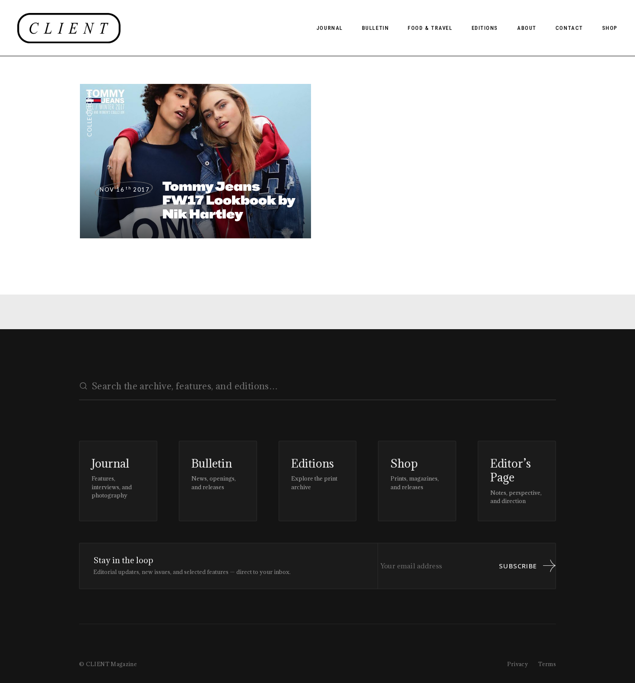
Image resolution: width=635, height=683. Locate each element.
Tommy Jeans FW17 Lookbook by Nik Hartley (228, 200)
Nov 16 (124, 189)
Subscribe (518, 565)
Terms (547, 664)
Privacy (517, 664)
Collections (89, 114)
